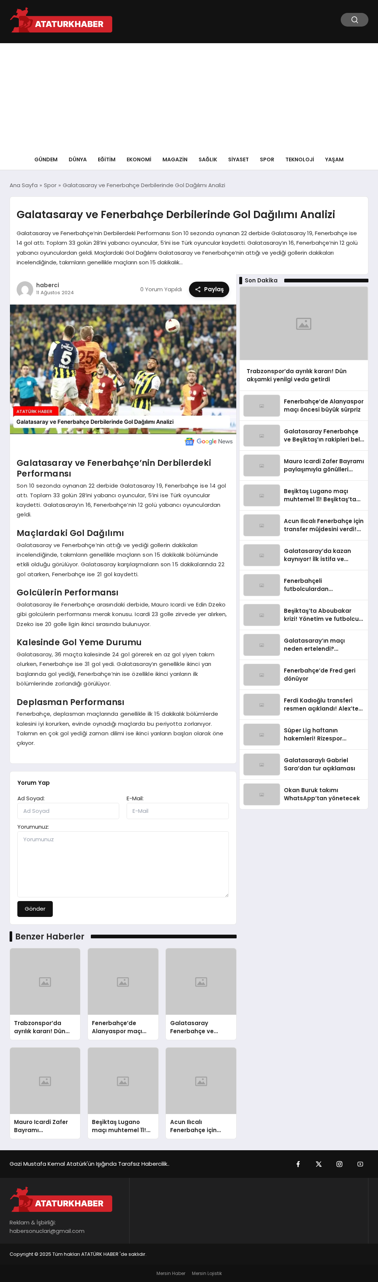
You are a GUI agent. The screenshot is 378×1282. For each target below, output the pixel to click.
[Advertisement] (189, 95)
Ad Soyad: (31, 798)
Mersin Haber (171, 1273)
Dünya (78, 159)
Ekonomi (139, 159)
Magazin (175, 159)
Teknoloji (299, 159)
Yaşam (334, 159)
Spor (267, 159)
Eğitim (107, 159)
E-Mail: (135, 798)
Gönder (35, 908)
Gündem (46, 159)
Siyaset (238, 159)
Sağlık (208, 159)
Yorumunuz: (33, 827)
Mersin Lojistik (207, 1273)
